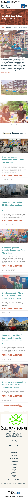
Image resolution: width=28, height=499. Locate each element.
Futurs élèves (14, 471)
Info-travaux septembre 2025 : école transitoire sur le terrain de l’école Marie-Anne (13, 206)
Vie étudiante (14, 464)
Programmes (14, 455)
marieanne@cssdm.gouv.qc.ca (14, 436)
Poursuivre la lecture (12, 175)
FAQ (14, 477)
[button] (26, 6)
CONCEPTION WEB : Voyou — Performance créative (18, 484)
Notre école (14, 452)
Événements (14, 472)
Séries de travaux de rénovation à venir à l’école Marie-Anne (13, 159)
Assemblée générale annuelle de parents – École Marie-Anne (13, 250)
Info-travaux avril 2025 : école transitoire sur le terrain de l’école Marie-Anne (12, 339)
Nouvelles (14, 475)
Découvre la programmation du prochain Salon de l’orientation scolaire (14, 384)
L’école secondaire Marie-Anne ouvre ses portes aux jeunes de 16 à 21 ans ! (13, 295)
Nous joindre (14, 474)
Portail (14, 469)
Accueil (2, 27)
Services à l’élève (14, 458)
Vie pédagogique (14, 461)
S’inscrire (14, 467)
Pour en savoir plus (5, 72)
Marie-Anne (5, 7)
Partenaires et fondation (14, 480)
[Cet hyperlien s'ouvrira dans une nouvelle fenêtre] (5, 2)
